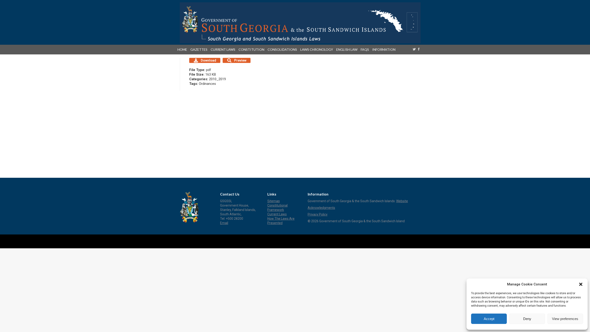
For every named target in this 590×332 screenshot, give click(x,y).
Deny (527, 319)
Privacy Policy (317, 214)
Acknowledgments (321, 208)
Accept (489, 319)
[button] (580, 284)
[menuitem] (183, 49)
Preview (240, 60)
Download (208, 60)
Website (402, 201)
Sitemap (273, 201)
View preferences (565, 319)
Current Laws (277, 214)
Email (224, 223)
